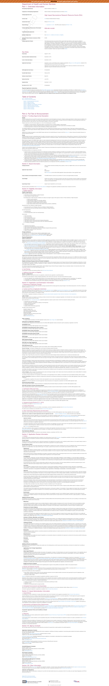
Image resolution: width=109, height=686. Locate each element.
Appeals (23, 576)
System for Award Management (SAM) (31, 246)
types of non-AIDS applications (75, 62)
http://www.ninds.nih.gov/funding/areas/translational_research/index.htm (72, 160)
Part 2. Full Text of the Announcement (29, 99)
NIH (55, 8)
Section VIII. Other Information (29, 108)
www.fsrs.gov (50, 622)
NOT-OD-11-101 (66, 280)
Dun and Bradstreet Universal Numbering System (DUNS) (34, 243)
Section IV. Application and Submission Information (33, 104)
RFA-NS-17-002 (69, 24)
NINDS (66, 11)
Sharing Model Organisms (31, 558)
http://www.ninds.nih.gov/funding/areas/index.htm (31, 145)
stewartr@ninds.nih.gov (30, 315)
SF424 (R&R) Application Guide (47, 89)
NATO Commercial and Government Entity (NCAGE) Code (37, 249)
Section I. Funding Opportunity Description (31, 101)
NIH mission (58, 437)
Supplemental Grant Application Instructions (65, 290)
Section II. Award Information (29, 102)
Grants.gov (26, 253)
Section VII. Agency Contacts (29, 107)
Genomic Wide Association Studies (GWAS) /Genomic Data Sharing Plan (52, 558)
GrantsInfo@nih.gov (28, 642)
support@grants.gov (28, 639)
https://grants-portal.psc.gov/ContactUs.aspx (38, 638)
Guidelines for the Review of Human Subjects (45, 515)
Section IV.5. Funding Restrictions (51, 598)
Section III (85, 420)
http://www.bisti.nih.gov (73, 156)
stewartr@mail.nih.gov (28, 650)
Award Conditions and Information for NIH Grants (67, 601)
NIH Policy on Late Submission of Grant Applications (36, 242)
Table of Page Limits (52, 319)
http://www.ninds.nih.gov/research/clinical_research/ (46, 158)
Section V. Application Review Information (31, 105)
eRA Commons (27, 250)
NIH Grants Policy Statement (66, 668)
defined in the (38, 235)
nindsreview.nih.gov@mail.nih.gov (31, 657)
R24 (45, 18)
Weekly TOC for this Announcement (28, 676)
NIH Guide (54, 1)
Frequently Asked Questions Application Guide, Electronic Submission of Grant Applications (60, 294)
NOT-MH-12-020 (68, 161)
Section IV (56, 92)
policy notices (34, 666)
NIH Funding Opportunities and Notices (29, 677)
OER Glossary (48, 172)
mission (66, 48)
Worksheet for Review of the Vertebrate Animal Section (75, 528)
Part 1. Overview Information (27, 98)
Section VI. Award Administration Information (31, 106)
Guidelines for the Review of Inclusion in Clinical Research (72, 520)
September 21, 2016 (50, 24)
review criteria (35, 569)
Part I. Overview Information (53, 391)
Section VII (67, 132)
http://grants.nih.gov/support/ (35, 633)
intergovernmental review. (37, 403)
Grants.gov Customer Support (27, 636)
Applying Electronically (66, 415)
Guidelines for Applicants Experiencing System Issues (68, 416)
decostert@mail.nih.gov (29, 663)
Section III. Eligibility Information (29, 103)
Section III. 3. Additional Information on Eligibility (54, 34)
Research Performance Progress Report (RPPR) (57, 614)
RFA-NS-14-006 (51, 21)
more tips (26, 426)
